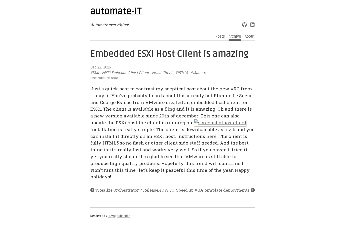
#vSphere (198, 73)
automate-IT (116, 11)
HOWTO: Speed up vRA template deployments (204, 190)
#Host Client (162, 73)
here (211, 136)
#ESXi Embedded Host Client (125, 73)
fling (170, 109)
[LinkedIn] (252, 24)
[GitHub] (244, 24)
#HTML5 (181, 73)
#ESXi (94, 73)
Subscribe (123, 216)
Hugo (111, 216)
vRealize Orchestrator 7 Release (126, 190)
